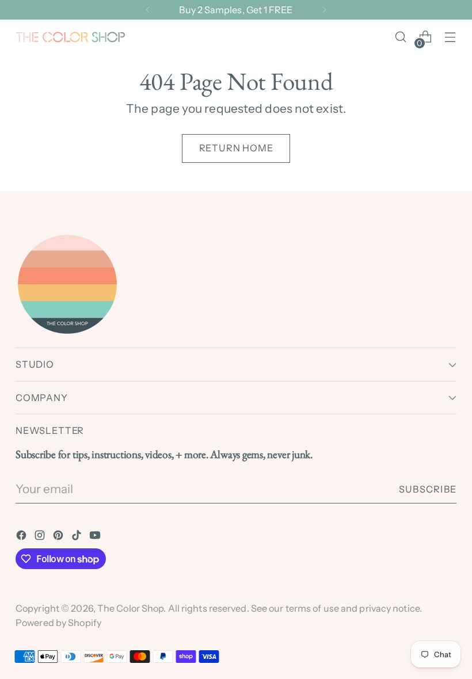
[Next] (324, 10)
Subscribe (427, 489)
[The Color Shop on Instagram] (41, 537)
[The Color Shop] (70, 37)
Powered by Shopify (58, 622)
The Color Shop (130, 608)
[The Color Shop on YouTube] (96, 537)
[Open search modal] (401, 37)
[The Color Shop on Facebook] (22, 537)
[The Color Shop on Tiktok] (78, 537)
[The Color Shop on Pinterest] (59, 537)
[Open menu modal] (450, 37)
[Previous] (148, 10)
